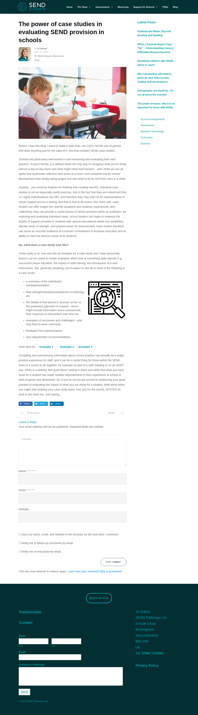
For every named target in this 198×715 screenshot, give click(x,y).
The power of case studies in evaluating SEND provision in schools (61, 32)
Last (53, 646)
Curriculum (147, 137)
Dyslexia (145, 143)
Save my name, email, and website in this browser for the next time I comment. (69, 534)
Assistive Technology (152, 131)
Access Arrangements (153, 119)
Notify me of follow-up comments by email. (47, 543)
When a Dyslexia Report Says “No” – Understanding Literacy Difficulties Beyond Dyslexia (155, 48)
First (21, 646)
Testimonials (30, 612)
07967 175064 (152, 653)
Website (24, 509)
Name (27, 471)
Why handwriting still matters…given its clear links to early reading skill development (155, 78)
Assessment (147, 125)
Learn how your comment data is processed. (95, 571)
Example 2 (67, 346)
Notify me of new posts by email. (41, 551)
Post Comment (113, 562)
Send (24, 692)
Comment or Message (32, 664)
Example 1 (46, 346)
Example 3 (85, 346)
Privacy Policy (147, 665)
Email (27, 490)
